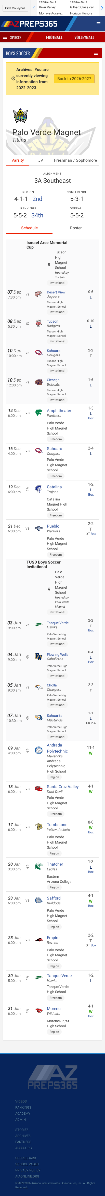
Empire (53, 940)
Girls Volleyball (15, 8)
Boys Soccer (18, 53)
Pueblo (53, 528)
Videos (21, 1101)
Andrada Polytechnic (57, 750)
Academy (22, 1113)
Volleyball (84, 37)
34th (37, 215)
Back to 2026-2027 (74, 78)
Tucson (53, 323)
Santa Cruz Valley (63, 789)
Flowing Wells (57, 656)
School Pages (27, 1164)
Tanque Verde (58, 625)
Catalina (54, 489)
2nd (37, 198)
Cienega (53, 382)
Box (91, 418)
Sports (15, 37)
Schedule (29, 228)
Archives (23, 1136)
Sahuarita (55, 718)
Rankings (23, 1107)
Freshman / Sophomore (75, 160)
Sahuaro (53, 353)
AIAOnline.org (27, 1176)
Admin (20, 1120)
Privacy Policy (28, 1170)
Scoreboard (25, 1158)
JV (40, 160)
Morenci (54, 1011)
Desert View (56, 294)
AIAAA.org (23, 1148)
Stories (22, 1130)
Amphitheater (59, 413)
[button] (102, 8)
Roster (76, 228)
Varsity (17, 160)
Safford (54, 900)
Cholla (54, 687)
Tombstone (58, 827)
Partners (23, 1142)
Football (54, 37)
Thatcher (55, 866)
